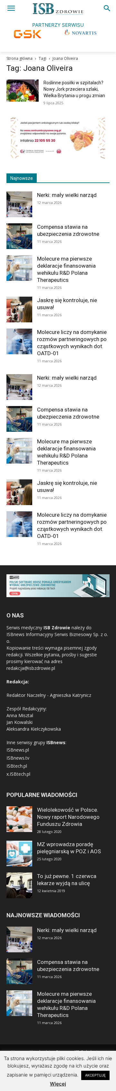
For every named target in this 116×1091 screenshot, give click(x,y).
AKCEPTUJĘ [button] (95, 1075)
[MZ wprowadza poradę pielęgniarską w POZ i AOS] (19, 853)
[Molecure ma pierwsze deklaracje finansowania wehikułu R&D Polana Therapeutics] (19, 268)
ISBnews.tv (17, 758)
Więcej (58, 1084)
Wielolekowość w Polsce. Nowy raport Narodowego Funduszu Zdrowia (68, 817)
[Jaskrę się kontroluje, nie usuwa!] (19, 309)
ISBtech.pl (16, 766)
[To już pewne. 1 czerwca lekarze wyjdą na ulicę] (19, 885)
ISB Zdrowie (57, 627)
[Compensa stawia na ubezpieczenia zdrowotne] (19, 236)
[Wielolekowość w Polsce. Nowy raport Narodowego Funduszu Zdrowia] (19, 819)
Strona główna (19, 58)
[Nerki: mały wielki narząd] (19, 204)
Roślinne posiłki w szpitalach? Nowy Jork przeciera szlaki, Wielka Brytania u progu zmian (74, 89)
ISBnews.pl (17, 750)
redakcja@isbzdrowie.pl (30, 668)
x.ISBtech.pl (18, 774)
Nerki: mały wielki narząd (67, 195)
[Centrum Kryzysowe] (58, 158)
